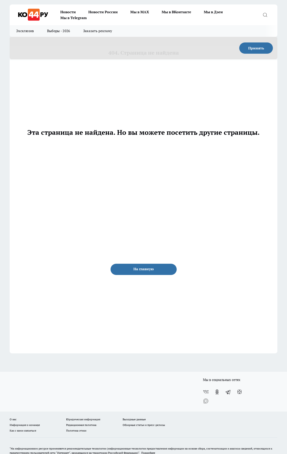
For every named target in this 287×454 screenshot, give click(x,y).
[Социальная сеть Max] (205, 400)
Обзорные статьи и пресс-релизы (144, 425)
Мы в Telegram (73, 18)
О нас (13, 419)
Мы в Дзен (213, 12)
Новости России (103, 12)
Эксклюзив (25, 31)
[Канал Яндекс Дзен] (239, 392)
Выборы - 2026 (58, 31)
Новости (68, 12)
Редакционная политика (81, 425)
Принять (256, 48)
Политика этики (76, 430)
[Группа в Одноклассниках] (217, 392)
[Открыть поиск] (265, 14)
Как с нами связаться (23, 430)
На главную (143, 269)
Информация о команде (25, 425)
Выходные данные (134, 419)
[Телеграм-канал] (228, 392)
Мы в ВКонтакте (176, 12)
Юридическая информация (83, 419)
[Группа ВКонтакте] (205, 392)
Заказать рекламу (97, 31)
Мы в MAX (139, 12)
